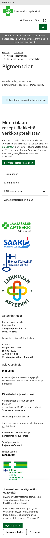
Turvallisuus (11, 174)
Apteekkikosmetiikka (17, 55)
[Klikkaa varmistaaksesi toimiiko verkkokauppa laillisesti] (25, 471)
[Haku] (43, 27)
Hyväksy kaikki (12, 525)
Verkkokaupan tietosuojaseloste (18, 400)
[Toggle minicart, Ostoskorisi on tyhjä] (44, 20)
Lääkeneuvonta (13, 191)
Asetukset (35, 532)
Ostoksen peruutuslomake (15, 416)
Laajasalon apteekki (27, 11)
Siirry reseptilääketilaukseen (18, 162)
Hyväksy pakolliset (14, 532)
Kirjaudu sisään (31, 20)
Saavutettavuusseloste (13, 410)
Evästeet (6, 403)
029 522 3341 (8, 454)
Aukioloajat (6, 2)
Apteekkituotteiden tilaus (18, 199)
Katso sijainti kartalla (12, 322)
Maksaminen (11, 182)
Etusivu (5, 52)
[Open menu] (5, 20)
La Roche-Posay (15, 58)
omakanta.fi (8, 146)
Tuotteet (18, 52)
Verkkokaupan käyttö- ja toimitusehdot (22, 407)
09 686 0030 (8, 371)
